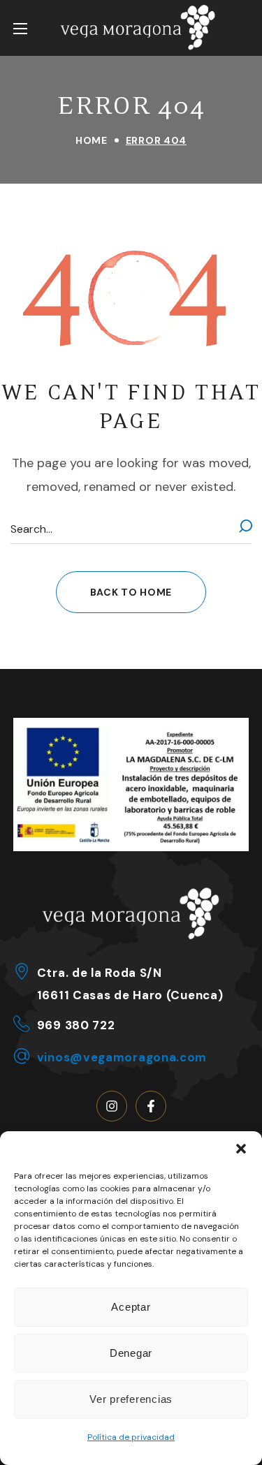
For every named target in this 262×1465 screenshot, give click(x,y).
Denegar (131, 1353)
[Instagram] (111, 1106)
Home (91, 140)
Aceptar (130, 1307)
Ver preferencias (131, 1399)
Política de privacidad (131, 1437)
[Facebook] (151, 1106)
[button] (241, 1149)
